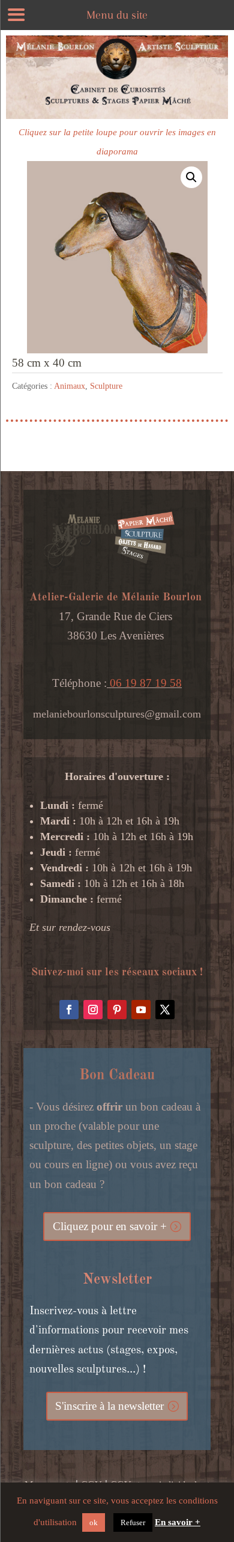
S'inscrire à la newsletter (109, 1406)
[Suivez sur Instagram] (93, 1009)
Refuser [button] (133, 1522)
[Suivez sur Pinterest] (117, 1009)
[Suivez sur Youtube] (141, 1009)
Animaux (69, 386)
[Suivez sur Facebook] (69, 1009)
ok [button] (93, 1522)
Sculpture (106, 386)
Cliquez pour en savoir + (110, 1226)
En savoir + (177, 1522)
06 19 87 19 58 (144, 683)
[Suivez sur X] (165, 1009)
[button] (191, 177)
